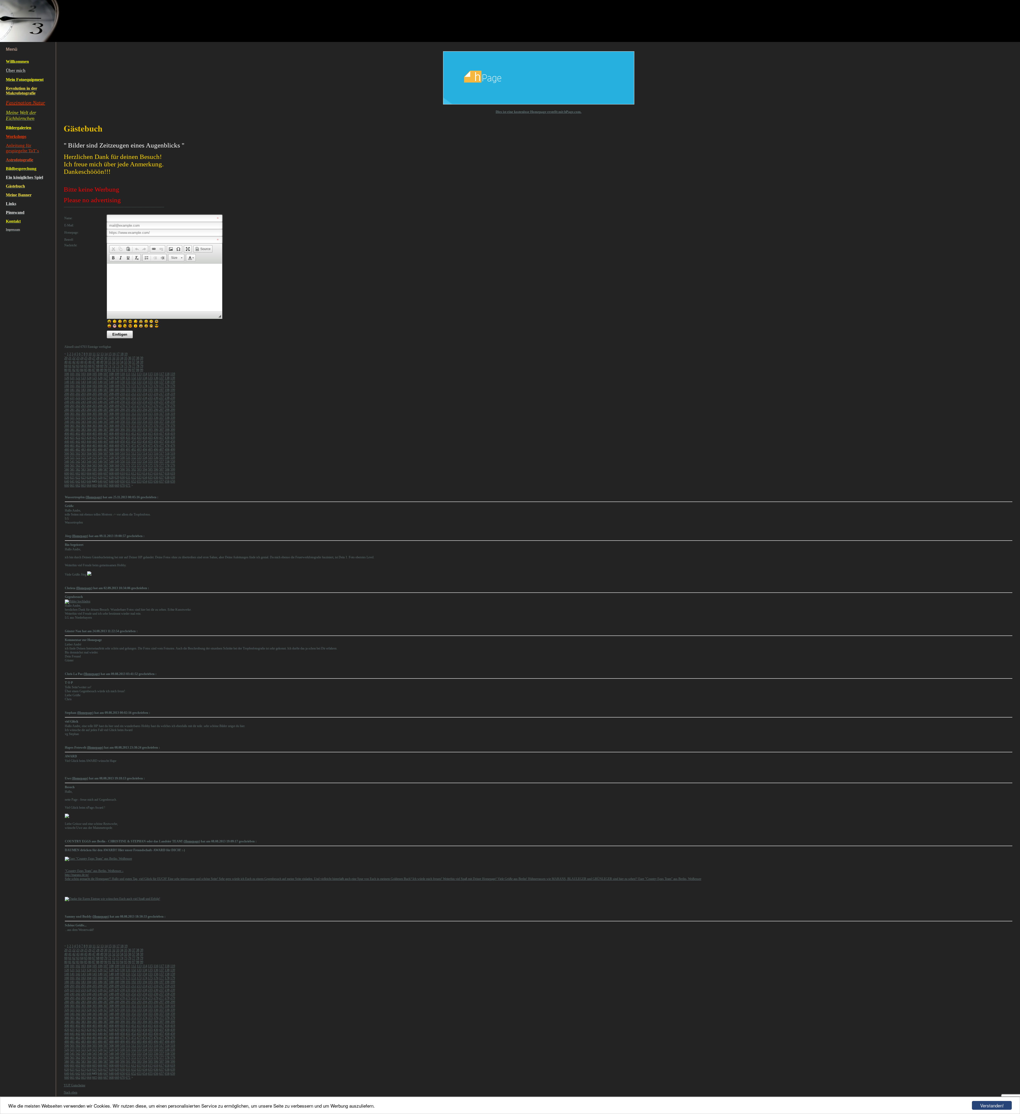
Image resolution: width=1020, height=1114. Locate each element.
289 (116, 410)
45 (85, 362)
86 (89, 370)
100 (66, 374)
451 (128, 442)
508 (111, 453)
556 (156, 461)
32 (113, 358)
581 (72, 469)
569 (116, 465)
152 (133, 382)
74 (121, 366)
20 (65, 358)
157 (161, 382)
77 (133, 366)
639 (172, 477)
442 (77, 442)
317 (161, 414)
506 (100, 453)
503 (83, 453)
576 (156, 465)
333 (139, 418)
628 (111, 477)
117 (161, 374)
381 (72, 430)
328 (111, 418)
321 (72, 418)
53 (117, 362)
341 (72, 422)
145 (94, 382)
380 (66, 430)
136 (156, 378)
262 (77, 406)
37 (133, 358)
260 (66, 406)
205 (94, 394)
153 (139, 382)
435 (150, 438)
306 (100, 414)
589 (116, 469)
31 (109, 358)
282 (77, 410)
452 (133, 442)
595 (150, 469)
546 (100, 461)
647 (105, 481)
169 (116, 386)
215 (150, 394)
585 (94, 469)
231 (128, 398)
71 (109, 366)
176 (156, 386)
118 (167, 374)
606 (100, 473)
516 (156, 453)
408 (111, 434)
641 (72, 481)
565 (94, 465)
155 (150, 382)
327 (105, 418)
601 (72, 473)
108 (111, 374)
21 (69, 358)
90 (105, 370)
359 (172, 422)
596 (156, 469)
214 (144, 394)
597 (161, 469)
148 (111, 382)
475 (150, 446)
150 (122, 382)
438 (167, 438)
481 (72, 449)
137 (161, 378)
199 (172, 390)
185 (94, 390)
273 (139, 406)
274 (144, 406)
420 (66, 438)
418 (167, 434)
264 (89, 406)
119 (172, 374)
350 (122, 422)
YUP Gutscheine (74, 1085)
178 (167, 386)
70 (105, 366)
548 (111, 461)
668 (111, 485)
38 (137, 358)
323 (83, 418)
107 (105, 374)
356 (156, 422)
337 (161, 418)
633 (139, 477)
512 (133, 453)
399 (172, 430)
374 (144, 426)
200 (66, 394)
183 (83, 390)
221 (72, 398)
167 (105, 386)
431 (128, 438)
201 (72, 394)
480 (66, 449)
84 (81, 370)
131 (128, 378)
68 (97, 366)
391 (128, 430)
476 (156, 446)
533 (139, 457)
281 (72, 410)
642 (77, 481)
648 (111, 481)
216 (156, 394)
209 (116, 394)
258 (167, 402)
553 (139, 461)
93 (117, 370)
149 (116, 382)
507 (105, 453)
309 (116, 414)
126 (100, 378)
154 (144, 382)
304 (89, 414)
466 (100, 446)
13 (102, 354)
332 (133, 418)
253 (139, 402)
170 (122, 386)
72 (113, 366)
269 (116, 406)
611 (128, 473)
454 (144, 442)
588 (111, 469)
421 (72, 438)
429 (116, 438)
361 (72, 426)
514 (144, 453)
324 (89, 418)
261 (72, 406)
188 (111, 390)
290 (122, 410)
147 (105, 382)
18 (122, 354)
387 (105, 430)
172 (133, 386)
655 (150, 481)
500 (66, 453)
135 (150, 378)
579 (172, 465)
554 (144, 461)
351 (128, 422)
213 (139, 394)
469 (116, 446)
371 (128, 426)
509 (116, 453)
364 (89, 426)
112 (133, 374)
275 (150, 406)
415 (150, 434)
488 (111, 449)
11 (94, 354)
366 (100, 426)
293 (139, 410)
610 (122, 473)
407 (105, 434)
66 (89, 366)
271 (128, 406)
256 (156, 402)
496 (156, 449)
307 (105, 414)
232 (133, 398)
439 (172, 438)
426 (100, 438)
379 (172, 426)
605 (94, 473)
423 (83, 438)
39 (141, 358)
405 (94, 434)
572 (133, 465)
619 (172, 473)
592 (133, 469)
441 (72, 442)
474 (144, 446)
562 (77, 465)
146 (100, 382)
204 (89, 394)
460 (66, 446)
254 (144, 402)
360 (66, 426)
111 (128, 374)
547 (105, 461)
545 (94, 461)
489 (116, 449)
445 (94, 442)
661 (72, 485)
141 (72, 382)
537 (161, 457)
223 (83, 398)
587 (105, 469)
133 (139, 378)
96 (129, 370)
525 (94, 457)
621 (72, 477)
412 (133, 434)
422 (77, 438)
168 (111, 386)
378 (167, 426)
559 (172, 461)
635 (150, 477)
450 (122, 442)
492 (133, 449)
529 (116, 457)
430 (122, 438)
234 (144, 398)
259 (172, 402)
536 (156, 457)
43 (77, 362)
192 (133, 390)
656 (156, 481)
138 (167, 378)
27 (93, 358)
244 (89, 402)
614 (144, 473)
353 (139, 422)
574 (144, 465)
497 (161, 449)
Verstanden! (992, 1105)
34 (121, 358)
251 (128, 402)
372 (133, 426)
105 (94, 374)
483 (83, 449)
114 (144, 374)
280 (66, 410)
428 (111, 438)
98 (137, 370)
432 (133, 438)
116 (156, 374)
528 (111, 457)
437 (161, 438)
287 (105, 410)
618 (167, 473)
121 (72, 378)
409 (116, 434)
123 (83, 378)
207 (105, 394)
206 (100, 394)
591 (128, 469)
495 (150, 449)
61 (69, 366)
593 (139, 469)
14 (106, 354)
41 (69, 362)
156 (156, 382)
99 (141, 370)
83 (77, 370)
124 (89, 378)
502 (77, 453)
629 (116, 477)
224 (89, 398)
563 (83, 465)
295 (150, 410)
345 (94, 422)
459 (172, 442)
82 (73, 370)
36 (129, 358)
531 (128, 457)
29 (101, 358)
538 (167, 457)
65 (85, 366)
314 (144, 414)
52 (113, 362)
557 (161, 461)
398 (167, 430)
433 (139, 438)
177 (161, 386)
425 (94, 438)
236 (156, 398)
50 (105, 362)
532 (133, 457)
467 (105, 446)
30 (105, 358)
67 (93, 366)
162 (77, 386)
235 (150, 398)
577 (161, 465)
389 (116, 430)
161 (72, 386)
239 (172, 398)
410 (122, 434)
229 (116, 398)
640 (66, 481)
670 (122, 485)
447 (105, 442)
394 (144, 430)
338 (167, 418)
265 (94, 406)
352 (133, 422)
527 (105, 457)
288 (111, 410)
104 (89, 374)
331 (128, 418)
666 (100, 485)
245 (94, 402)
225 (94, 398)
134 (144, 378)
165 (94, 386)
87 (93, 370)
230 (122, 398)
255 (150, 402)
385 (94, 430)
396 (156, 430)
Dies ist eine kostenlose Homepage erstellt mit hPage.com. (538, 112)
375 (150, 426)
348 (111, 422)
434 (144, 438)
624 (89, 477)
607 (105, 473)
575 (150, 465)
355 (150, 422)
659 (172, 481)
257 (161, 402)
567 (105, 465)
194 (144, 390)
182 (77, 390)
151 (128, 382)
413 (139, 434)
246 (100, 402)
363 (83, 426)
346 (100, 422)
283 (83, 410)
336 (156, 418)
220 (66, 398)
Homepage (94, 497)
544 (89, 461)
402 (77, 434)
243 (83, 402)
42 (73, 362)
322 (77, 418)
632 (133, 477)
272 (133, 406)
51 (109, 362)
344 (89, 422)
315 (150, 414)
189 (116, 390)
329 (116, 418)
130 (122, 378)
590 (122, 469)
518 (167, 453)
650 (122, 481)
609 (116, 473)
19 (126, 354)
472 (133, 446)
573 (139, 465)
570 (122, 465)
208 (111, 394)
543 (83, 461)
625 (94, 477)
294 (144, 410)
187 (105, 390)
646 (100, 481)
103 (83, 374)
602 (77, 473)
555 (150, 461)
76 (129, 366)
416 (156, 434)
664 (89, 485)
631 (128, 477)
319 (172, 414)
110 (122, 374)
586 (100, 469)
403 (83, 434)
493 (139, 449)
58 (137, 362)
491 (128, 449)
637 (161, 477)
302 (77, 414)
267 (105, 406)
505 (94, 453)
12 (98, 354)
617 (161, 473)
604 (89, 473)
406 (100, 434)
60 (65, 366)
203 (83, 394)
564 (89, 465)
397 (161, 430)
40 (65, 362)
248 (111, 402)
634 (144, 477)
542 (77, 461)
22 (73, 358)
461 (72, 446)
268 (111, 406)
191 (128, 390)
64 (81, 366)
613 (139, 473)
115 (150, 374)
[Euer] (98, 858)
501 (72, 453)
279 (172, 406)
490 (122, 449)
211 (128, 394)
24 (81, 358)
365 (94, 426)
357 (161, 422)
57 (133, 362)
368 (111, 426)
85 (85, 370)
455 (150, 442)
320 (66, 418)
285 (94, 410)
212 (133, 394)
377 (161, 426)
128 (111, 378)
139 (172, 378)
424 (89, 438)
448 (111, 442)
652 (133, 481)
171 (128, 386)
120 (66, 378)
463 (83, 446)
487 (105, 449)
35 (125, 358)
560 (66, 465)
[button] (113, 249)
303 (83, 414)
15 (110, 354)
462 (77, 446)
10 (90, 354)
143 (83, 382)
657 (161, 481)
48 (97, 362)
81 (69, 370)
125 (94, 378)
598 (167, 469)
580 (66, 469)
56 (129, 362)
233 (139, 398)
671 (128, 485)
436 (156, 438)
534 (144, 457)
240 (66, 402)
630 (122, 477)
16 (114, 354)
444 (89, 442)
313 (139, 414)
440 (66, 442)
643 (83, 481)
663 (83, 485)
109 (116, 374)
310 (122, 414)
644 (89, 481)
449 (116, 442)
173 (139, 386)
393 (139, 430)
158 (167, 382)
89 (101, 370)
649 (116, 481)
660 (66, 485)
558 (167, 461)
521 (72, 457)
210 (122, 394)
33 (117, 358)
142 (77, 382)
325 (94, 418)
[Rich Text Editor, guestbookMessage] (164, 287)
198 (167, 390)
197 (161, 390)
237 (161, 398)
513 (139, 453)
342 (77, 422)
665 (94, 485)
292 (133, 410)
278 (167, 406)
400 (66, 434)
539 (172, 457)
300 (66, 414)
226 (100, 398)
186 (100, 390)
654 (144, 481)
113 (139, 374)
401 (72, 434)
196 (156, 390)
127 (105, 378)
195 (150, 390)
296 (156, 410)
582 (77, 469)
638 (167, 477)
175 (150, 386)
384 (89, 430)
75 (125, 366)
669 (116, 485)
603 (83, 473)
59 (141, 362)
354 (144, 422)
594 (144, 469)
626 (100, 477)
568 (111, 465)
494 (144, 449)
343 (83, 422)
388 (111, 430)
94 (121, 370)
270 (122, 406)
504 (89, 453)
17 (118, 354)
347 (105, 422)
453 (139, 442)
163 (83, 386)
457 (161, 442)
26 (89, 358)
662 (77, 485)
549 (116, 461)
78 (137, 366)
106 (100, 374)
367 (105, 426)
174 (144, 386)
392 (133, 430)
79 (141, 366)
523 (83, 457)
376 (156, 426)
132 (133, 378)
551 (128, 461)
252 (133, 402)
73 (117, 366)
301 (72, 414)
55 (125, 362)
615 (150, 473)
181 (72, 390)
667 (105, 485)
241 (72, 402)
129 (116, 378)
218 (167, 394)
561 (72, 465)
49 (101, 362)
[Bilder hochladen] (77, 601)
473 (139, 446)
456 (156, 442)
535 (150, 457)
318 (167, 414)
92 (113, 370)
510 (122, 453)
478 (167, 446)
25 (85, 358)
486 (100, 449)
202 (77, 394)
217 (161, 394)
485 (94, 449)
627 (105, 477)
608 (111, 473)
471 (128, 446)
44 (81, 362)
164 (89, 386)
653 (139, 481)
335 (150, 418)
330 (122, 418)
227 (105, 398)
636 (156, 477)
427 (105, 438)
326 (100, 418)
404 (89, 434)
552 (133, 461)
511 (128, 453)
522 (77, 457)
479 (172, 446)
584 (89, 469)
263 (83, 406)
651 (128, 481)
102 (77, 374)
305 (94, 414)
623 (83, 477)
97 (133, 370)
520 (66, 457)
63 (77, 366)
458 (167, 442)
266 (100, 406)
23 (77, 358)
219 (172, 394)
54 (121, 362)
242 (77, 402)
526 (100, 457)
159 (172, 382)
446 (100, 442)
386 (100, 430)
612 (133, 473)
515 (150, 453)
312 (133, 414)
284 (89, 410)
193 (139, 390)
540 (66, 461)
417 (161, 434)
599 (172, 469)
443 (83, 442)
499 (172, 449)
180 (66, 390)
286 (100, 410)
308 (111, 414)
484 (89, 449)
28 (97, 358)
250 (122, 402)
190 (122, 390)
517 (161, 453)
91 (109, 370)
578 (167, 465)
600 (66, 473)
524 (89, 457)
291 (128, 410)
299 (172, 410)
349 (116, 422)
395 (150, 430)
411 (128, 434)
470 (122, 446)
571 (128, 465)
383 (83, 430)
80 (65, 370)
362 (77, 426)
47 (93, 362)
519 (172, 453)
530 (122, 457)
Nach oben (70, 1092)
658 (167, 481)
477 (161, 446)
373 (139, 426)
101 (72, 374)
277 (161, 406)
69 (101, 366)
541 (72, 461)
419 (172, 434)
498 (167, 449)
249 (116, 402)
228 (111, 398)
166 (100, 386)
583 (83, 469)
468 (111, 446)
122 (77, 378)
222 (77, 398)
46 (89, 362)
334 (144, 418)
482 (77, 449)
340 (66, 422)
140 (66, 382)
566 (100, 465)
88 (97, 370)
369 (116, 426)
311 (128, 414)
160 (66, 386)
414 (144, 434)
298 (167, 410)
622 (77, 477)
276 (156, 406)
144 (89, 382)
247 (105, 402)
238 (167, 398)
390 (122, 430)
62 (73, 366)
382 (77, 430)
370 (122, 426)
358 (167, 422)
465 (94, 446)
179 (172, 386)
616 (156, 473)
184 (89, 390)
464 (89, 446)
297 (161, 410)
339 (172, 418)
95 (125, 370)
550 (122, 461)
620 (66, 477)
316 (156, 414)
